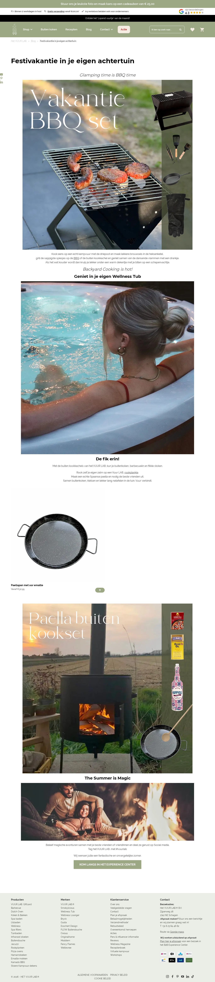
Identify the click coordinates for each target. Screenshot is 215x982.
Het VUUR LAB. (19, 41)
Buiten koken (49, 29)
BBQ (76, 258)
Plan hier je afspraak (170, 941)
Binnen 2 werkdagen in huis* (28, 11)
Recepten (71, 29)
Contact (105, 29)
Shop (26, 29)
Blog (89, 29)
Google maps (177, 932)
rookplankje (131, 472)
